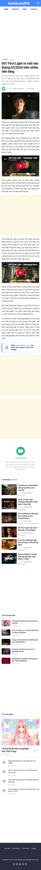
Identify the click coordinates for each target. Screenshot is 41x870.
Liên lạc (33, 848)
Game (6, 9)
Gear (25, 9)
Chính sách (25, 848)
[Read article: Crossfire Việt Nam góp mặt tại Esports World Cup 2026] (9, 544)
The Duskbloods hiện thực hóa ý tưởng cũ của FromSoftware (28, 516)
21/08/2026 (22, 535)
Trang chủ (5, 59)
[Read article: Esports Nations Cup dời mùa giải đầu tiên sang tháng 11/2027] (9, 558)
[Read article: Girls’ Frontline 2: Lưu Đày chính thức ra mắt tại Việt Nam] (6, 632)
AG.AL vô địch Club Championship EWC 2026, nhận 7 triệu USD (28, 502)
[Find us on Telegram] (17, 864)
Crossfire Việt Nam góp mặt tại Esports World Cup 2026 (28, 542)
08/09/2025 (30, 88)
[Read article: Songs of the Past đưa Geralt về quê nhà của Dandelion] (6, 642)
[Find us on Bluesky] (23, 864)
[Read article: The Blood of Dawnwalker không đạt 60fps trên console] (9, 489)
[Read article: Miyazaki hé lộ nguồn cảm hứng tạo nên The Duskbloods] (6, 661)
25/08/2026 (22, 495)
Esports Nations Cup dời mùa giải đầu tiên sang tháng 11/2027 (27, 556)
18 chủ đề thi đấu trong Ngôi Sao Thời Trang (15, 750)
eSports (15, 9)
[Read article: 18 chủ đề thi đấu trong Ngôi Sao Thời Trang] (20, 732)
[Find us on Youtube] (20, 864)
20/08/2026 (22, 550)
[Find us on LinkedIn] (26, 864)
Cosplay (33, 9)
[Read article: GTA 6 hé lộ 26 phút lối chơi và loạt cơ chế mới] (6, 623)
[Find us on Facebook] (14, 864)
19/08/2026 (22, 564)
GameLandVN (19, 3)
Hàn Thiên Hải (18, 88)
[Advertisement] (20, 34)
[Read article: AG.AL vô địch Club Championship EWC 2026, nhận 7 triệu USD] (9, 503)
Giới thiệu (7, 848)
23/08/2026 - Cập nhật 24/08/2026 (28, 523)
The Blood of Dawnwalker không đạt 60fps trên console (28, 487)
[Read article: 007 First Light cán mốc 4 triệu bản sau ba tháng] (9, 532)
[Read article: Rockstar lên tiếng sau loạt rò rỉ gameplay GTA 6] (6, 651)
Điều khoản (16, 848)
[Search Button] (38, 3)
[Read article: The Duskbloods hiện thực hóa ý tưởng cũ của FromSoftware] (9, 517)
